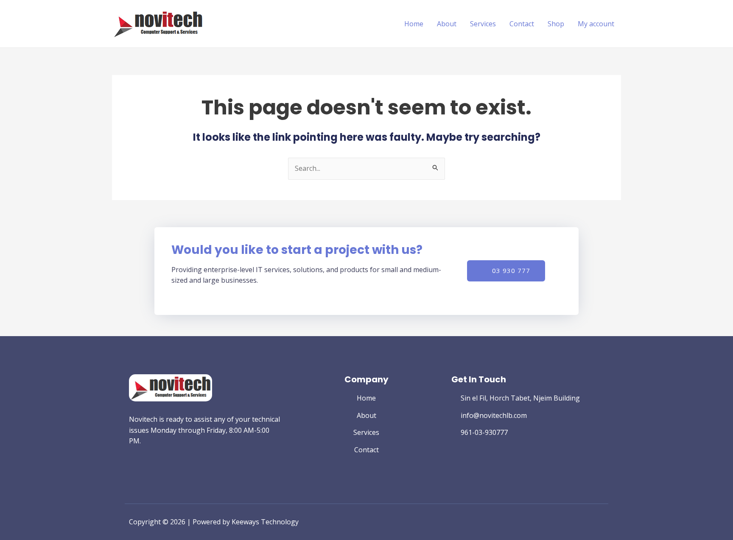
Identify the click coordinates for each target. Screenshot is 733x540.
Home (413, 23)
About (446, 23)
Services (483, 23)
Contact (521, 23)
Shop (556, 23)
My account (596, 23)
